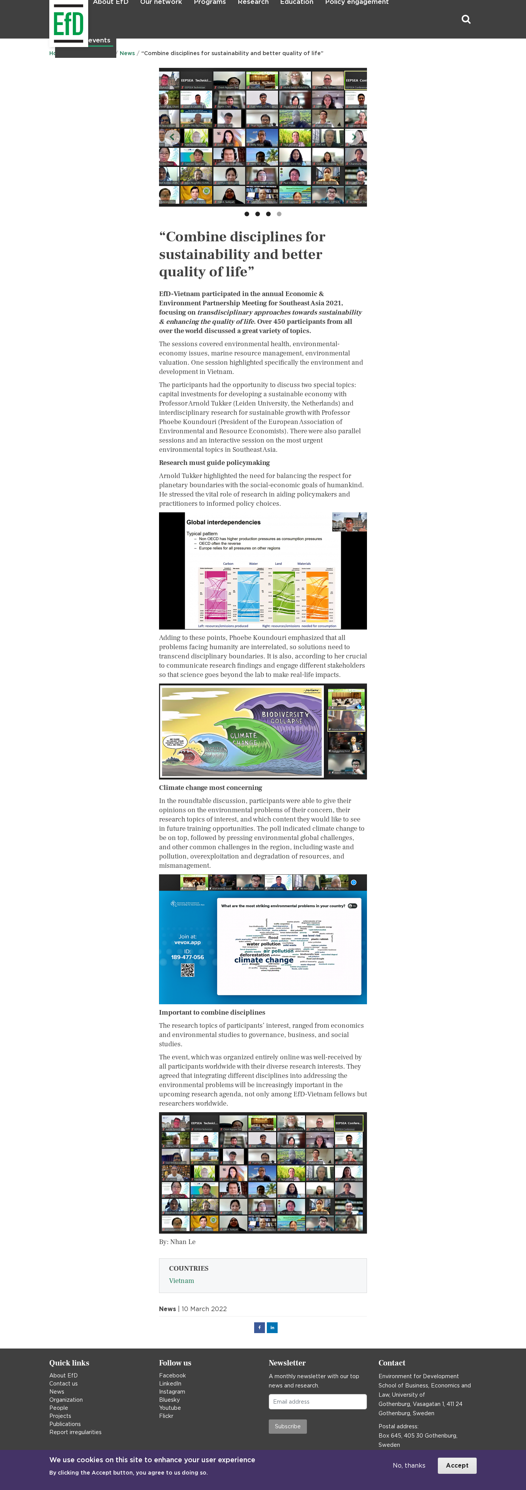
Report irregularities (75, 1432)
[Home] (50, 19)
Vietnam (181, 1280)
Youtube (170, 1408)
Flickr (166, 1416)
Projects (60, 1416)
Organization (66, 1400)
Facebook (172, 1375)
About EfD (63, 1375)
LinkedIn (170, 1384)
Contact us (63, 1384)
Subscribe (288, 1426)
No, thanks (409, 1465)
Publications (65, 1424)
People (58, 1408)
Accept (457, 1465)
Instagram (172, 1392)
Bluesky (169, 1400)
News (56, 1392)
